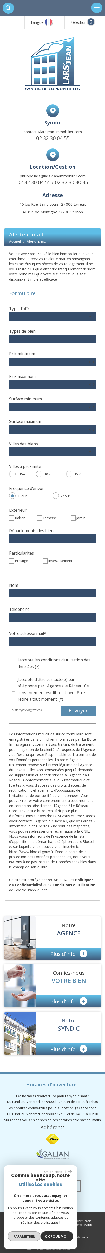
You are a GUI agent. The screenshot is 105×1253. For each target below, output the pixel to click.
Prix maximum (22, 376)
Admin (88, 1224)
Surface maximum (25, 421)
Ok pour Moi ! (57, 1236)
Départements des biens (32, 530)
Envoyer (78, 710)
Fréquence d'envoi (26, 488)
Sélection (78, 22)
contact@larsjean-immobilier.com (53, 131)
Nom (13, 585)
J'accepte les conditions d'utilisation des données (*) (54, 663)
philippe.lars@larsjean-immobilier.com (53, 175)
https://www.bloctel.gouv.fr (31, 851)
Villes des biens (23, 444)
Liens (78, 1224)
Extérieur (18, 510)
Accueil (15, 241)
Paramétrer (24, 1236)
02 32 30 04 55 (52, 138)
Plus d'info (67, 953)
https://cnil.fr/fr (49, 810)
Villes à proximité (25, 466)
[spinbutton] (52, 362)
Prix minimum (22, 354)
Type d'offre (20, 309)
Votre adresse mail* (27, 633)
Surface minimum (25, 399)
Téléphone (19, 609)
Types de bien (22, 331)
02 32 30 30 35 (71, 182)
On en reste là (55, 1171)
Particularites (21, 553)
